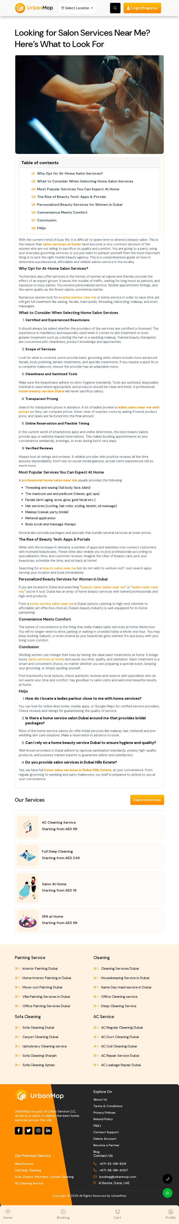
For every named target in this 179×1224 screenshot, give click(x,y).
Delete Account (104, 1139)
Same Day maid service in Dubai (125, 987)
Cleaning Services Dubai (119, 968)
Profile (171, 1217)
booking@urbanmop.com (117, 1177)
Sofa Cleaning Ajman (38, 1065)
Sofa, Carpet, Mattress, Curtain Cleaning (44, 1177)
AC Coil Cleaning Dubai (118, 1046)
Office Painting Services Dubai (46, 1006)
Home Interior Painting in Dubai (46, 978)
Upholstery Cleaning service (44, 1046)
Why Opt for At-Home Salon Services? (70, 173)
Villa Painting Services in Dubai (46, 996)
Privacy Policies (104, 1112)
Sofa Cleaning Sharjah (39, 1055)
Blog (96, 1152)
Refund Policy (103, 1119)
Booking (63, 1217)
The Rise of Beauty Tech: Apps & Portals (71, 197)
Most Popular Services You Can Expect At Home (78, 189)
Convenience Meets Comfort (62, 212)
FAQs (41, 228)
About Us (100, 1099)
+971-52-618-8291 (112, 1164)
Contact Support (106, 1132)
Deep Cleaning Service (118, 1006)
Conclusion (47, 220)
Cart (117, 1217)
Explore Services (147, 800)
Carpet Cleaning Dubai (40, 1037)
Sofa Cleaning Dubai (38, 1027)
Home (7, 1217)
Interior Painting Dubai (40, 968)
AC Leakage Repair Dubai (120, 1065)
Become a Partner (106, 1145)
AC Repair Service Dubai (119, 1055)
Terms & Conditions (107, 1106)
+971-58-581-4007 (113, 1170)
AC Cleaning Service (29, 1183)
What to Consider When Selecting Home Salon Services (85, 181)
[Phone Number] (167, 1179)
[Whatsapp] (167, 1193)
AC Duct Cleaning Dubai (119, 1037)
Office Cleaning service (119, 996)
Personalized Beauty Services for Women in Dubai (79, 204)
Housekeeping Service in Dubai (124, 978)
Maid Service (24, 1164)
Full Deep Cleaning (28, 1170)
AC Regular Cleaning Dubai (121, 1027)
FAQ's (97, 1126)
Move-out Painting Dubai (42, 987)
